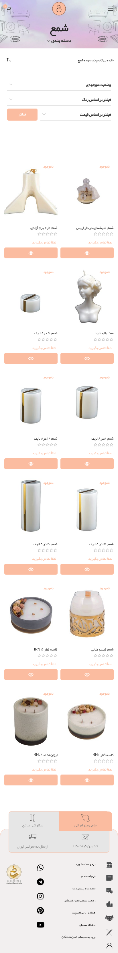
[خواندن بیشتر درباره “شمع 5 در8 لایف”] (31, 358)
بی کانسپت (99, 60)
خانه (111, 60)
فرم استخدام (88, 876)
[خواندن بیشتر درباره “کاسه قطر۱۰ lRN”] (87, 780)
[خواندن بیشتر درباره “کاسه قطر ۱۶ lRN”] (31, 674)
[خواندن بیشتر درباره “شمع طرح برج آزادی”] (31, 252)
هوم (88, 60)
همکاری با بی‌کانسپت (83, 912)
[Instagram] (40, 896)
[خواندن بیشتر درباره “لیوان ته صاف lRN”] (31, 780)
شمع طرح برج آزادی (44, 227)
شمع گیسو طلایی (102, 649)
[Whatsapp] (40, 867)
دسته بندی (61, 40)
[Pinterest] (40, 910)
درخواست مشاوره (85, 864)
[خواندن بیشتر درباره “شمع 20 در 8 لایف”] (31, 569)
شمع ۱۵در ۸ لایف (101, 543)
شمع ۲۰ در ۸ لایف (46, 543)
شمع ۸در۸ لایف (102, 438)
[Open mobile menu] (111, 8)
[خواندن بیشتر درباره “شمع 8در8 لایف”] (87, 463)
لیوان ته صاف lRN (45, 754)
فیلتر (22, 114)
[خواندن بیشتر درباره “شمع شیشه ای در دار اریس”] (87, 252)
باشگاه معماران (87, 925)
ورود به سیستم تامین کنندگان (78, 937)
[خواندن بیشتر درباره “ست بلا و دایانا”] (87, 358)
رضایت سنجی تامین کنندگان (79, 900)
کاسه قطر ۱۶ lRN (46, 649)
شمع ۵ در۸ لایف (46, 333)
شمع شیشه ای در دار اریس (95, 227)
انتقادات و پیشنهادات (83, 888)
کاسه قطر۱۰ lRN (103, 754)
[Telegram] (40, 882)
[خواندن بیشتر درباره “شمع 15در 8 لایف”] (87, 569)
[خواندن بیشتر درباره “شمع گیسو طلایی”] (87, 674)
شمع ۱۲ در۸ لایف (46, 438)
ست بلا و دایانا (104, 333)
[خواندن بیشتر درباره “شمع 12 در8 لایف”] (31, 463)
